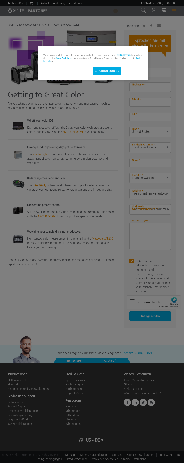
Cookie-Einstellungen (64, 58)
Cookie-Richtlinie (124, 55)
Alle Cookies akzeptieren (107, 71)
